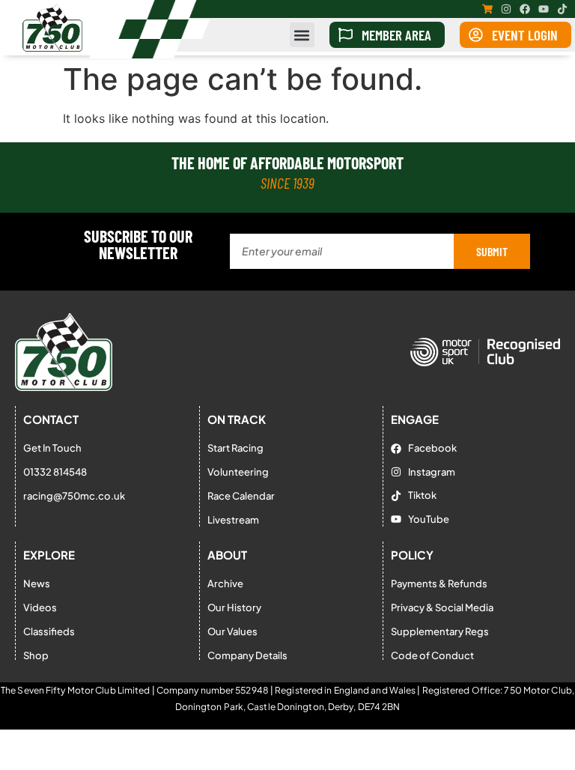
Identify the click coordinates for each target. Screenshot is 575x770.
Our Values (232, 631)
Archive (225, 583)
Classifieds (49, 631)
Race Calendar (241, 496)
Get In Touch (52, 448)
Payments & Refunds (439, 583)
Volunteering (238, 472)
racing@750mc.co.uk (74, 496)
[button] (302, 34)
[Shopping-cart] (487, 9)
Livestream (233, 520)
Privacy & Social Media (442, 607)
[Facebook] (525, 9)
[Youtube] (543, 9)
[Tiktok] (562, 9)
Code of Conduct (432, 655)
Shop (36, 655)
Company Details (247, 655)
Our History (234, 607)
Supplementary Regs (440, 631)
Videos (40, 607)
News (36, 583)
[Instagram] (506, 9)
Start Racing (235, 448)
